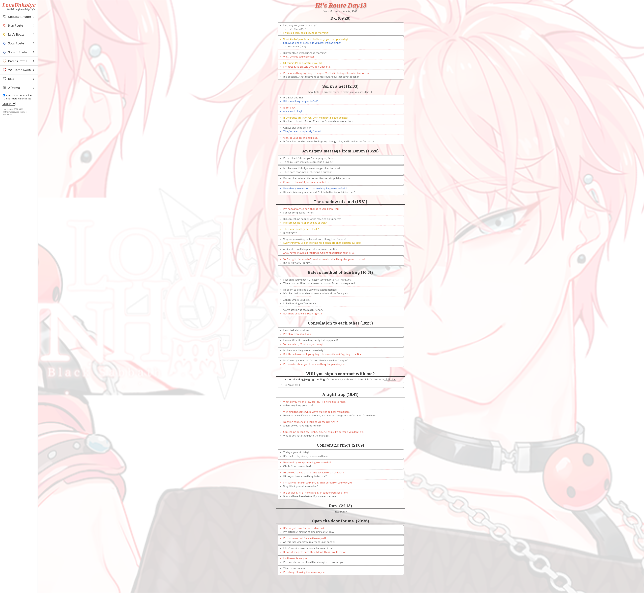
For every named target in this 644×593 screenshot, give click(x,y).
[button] (19, 16)
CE (371, 92)
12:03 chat (390, 379)
